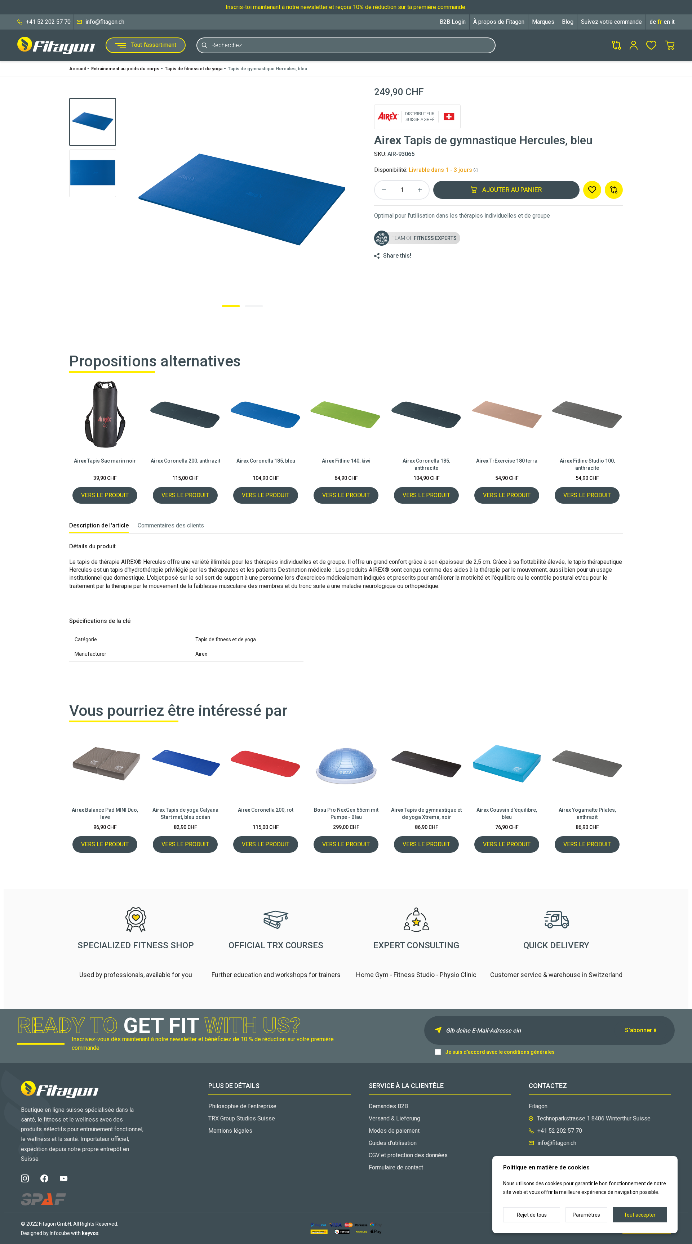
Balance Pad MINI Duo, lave (105, 813)
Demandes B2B (388, 1106)
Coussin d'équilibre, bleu (506, 813)
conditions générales (529, 1052)
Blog (567, 21)
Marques (543, 21)
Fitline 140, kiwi (346, 461)
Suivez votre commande (611, 21)
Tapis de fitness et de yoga (193, 68)
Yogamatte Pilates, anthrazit (587, 813)
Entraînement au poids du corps (125, 68)
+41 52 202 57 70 (48, 21)
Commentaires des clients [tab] (171, 525)
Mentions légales (230, 1130)
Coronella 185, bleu (265, 461)
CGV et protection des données (408, 1155)
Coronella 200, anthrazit (185, 461)
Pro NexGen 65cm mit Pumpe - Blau (346, 813)
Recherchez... (229, 45)
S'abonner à (641, 1030)
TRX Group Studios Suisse (241, 1118)
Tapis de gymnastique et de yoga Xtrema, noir (426, 813)
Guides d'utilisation (393, 1143)
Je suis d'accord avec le (500, 1052)
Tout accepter (640, 1215)
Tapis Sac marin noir (105, 461)
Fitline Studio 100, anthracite (587, 464)
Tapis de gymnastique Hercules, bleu (267, 68)
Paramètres (586, 1215)
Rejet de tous (532, 1215)
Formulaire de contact (396, 1167)
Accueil (77, 68)
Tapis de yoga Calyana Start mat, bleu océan (185, 813)
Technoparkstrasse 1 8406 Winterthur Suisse (594, 1118)
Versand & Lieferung (394, 1118)
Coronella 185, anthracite (426, 464)
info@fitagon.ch (104, 21)
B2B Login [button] (453, 21)
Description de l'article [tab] (99, 525)
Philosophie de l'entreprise (242, 1106)
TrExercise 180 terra (506, 461)
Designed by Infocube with (60, 1233)
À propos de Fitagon (498, 21)
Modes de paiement (394, 1130)
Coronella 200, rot (265, 810)
